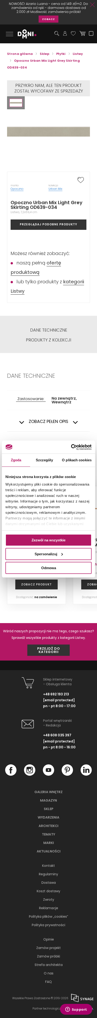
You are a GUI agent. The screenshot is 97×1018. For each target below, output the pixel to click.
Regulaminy (48, 874)
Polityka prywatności (48, 925)
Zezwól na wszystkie (48, 540)
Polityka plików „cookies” (48, 916)
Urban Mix (55, 189)
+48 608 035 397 (57, 735)
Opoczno (17, 189)
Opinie (48, 939)
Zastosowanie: (30, 399)
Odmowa (48, 568)
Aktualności (49, 851)
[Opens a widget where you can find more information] (76, 1010)
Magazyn (48, 800)
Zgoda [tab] (16, 460)
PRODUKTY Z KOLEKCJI (48, 340)
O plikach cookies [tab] (77, 460)
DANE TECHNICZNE (48, 330)
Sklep (48, 809)
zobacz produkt (36, 584)
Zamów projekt (48, 947)
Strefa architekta (49, 964)
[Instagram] (29, 774)
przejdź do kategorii (48, 650)
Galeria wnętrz (48, 792)
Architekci (48, 825)
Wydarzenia (48, 817)
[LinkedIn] (86, 774)
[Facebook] (10, 774)
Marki (48, 842)
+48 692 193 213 (56, 694)
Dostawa (48, 882)
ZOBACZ (48, 19)
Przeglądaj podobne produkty (48, 224)
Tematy (48, 834)
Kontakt (48, 865)
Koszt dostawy (48, 891)
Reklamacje (48, 908)
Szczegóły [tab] (44, 460)
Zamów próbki (48, 956)
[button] (15, 103)
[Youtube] (48, 774)
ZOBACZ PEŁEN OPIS (48, 421)
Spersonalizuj (46, 554)
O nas (48, 973)
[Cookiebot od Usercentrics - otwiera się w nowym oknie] (71, 447)
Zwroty (48, 899)
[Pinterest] (67, 774)
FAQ (48, 981)
